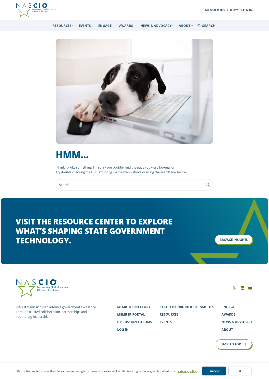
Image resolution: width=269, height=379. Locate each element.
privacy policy (187, 371)
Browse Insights (234, 240)
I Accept (214, 371)
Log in (123, 329)
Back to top (231, 344)
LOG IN (247, 10)
